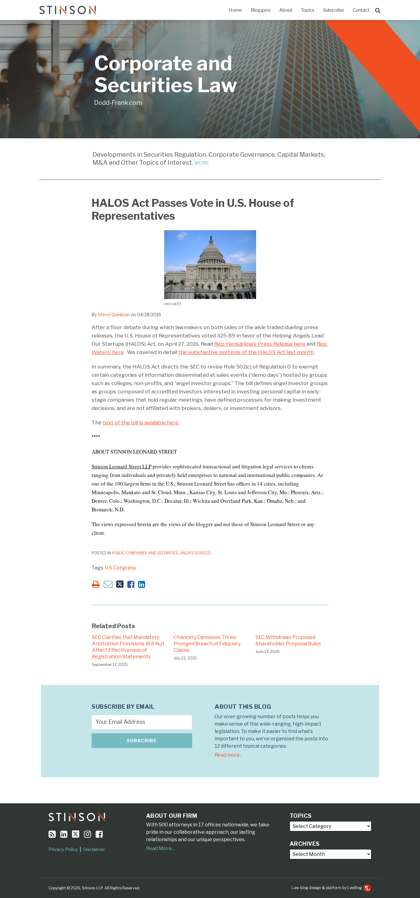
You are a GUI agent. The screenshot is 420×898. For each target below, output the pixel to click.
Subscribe (333, 10)
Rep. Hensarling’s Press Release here (259, 344)
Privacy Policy (63, 849)
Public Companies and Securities (145, 553)
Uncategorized (195, 553)
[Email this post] (108, 584)
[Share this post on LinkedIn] (141, 584)
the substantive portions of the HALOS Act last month (246, 352)
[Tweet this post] (120, 584)
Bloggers (261, 10)
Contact (361, 10)
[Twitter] (75, 834)
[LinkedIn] (63, 834)
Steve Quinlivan (114, 314)
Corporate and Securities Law (165, 74)
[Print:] (96, 584)
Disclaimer (94, 849)
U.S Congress (120, 568)
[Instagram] (87, 834)
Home (235, 10)
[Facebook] (99, 834)
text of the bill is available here (140, 422)
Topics (308, 10)
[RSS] (52, 834)
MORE (201, 163)
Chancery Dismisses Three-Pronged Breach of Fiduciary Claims (207, 643)
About (285, 10)
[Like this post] (130, 584)
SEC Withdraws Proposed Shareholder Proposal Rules (288, 640)
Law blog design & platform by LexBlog (327, 887)
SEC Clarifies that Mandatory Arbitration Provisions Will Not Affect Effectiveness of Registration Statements (128, 646)
